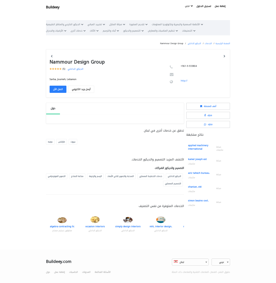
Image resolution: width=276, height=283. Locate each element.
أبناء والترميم (109, 30)
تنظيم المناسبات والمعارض (161, 30)
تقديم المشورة (136, 24)
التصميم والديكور (132, 30)
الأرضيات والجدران (54, 30)
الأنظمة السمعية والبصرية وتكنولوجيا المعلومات (176, 24)
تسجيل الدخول (204, 6)
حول (48, 272)
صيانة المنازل (115, 24)
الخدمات (208, 43)
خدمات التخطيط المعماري (150, 176)
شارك (209, 115)
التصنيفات (187, 30)
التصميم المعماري (173, 184)
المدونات (86, 272)
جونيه (50, 142)
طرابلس (61, 142)
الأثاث (92, 30)
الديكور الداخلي (194, 43)
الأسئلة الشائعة (103, 272)
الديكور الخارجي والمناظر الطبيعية (63, 24)
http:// (184, 80)
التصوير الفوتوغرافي (56, 176)
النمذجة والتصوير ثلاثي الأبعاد (120, 176)
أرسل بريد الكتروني (81, 89)
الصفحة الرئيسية (222, 43)
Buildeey (53, 7)
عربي (188, 6)
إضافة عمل (220, 6)
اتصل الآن (58, 89)
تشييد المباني (95, 24)
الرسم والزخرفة (95, 176)
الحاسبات (73, 272)
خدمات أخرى (77, 30)
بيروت (73, 142)
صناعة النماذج (77, 176)
